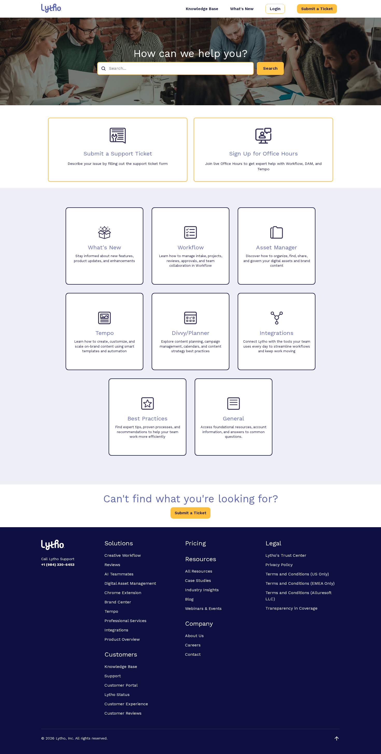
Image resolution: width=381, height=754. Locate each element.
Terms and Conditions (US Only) (297, 574)
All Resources (198, 571)
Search (270, 68)
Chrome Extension (122, 592)
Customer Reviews (123, 713)
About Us (194, 635)
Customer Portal (121, 685)
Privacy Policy (279, 564)
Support (112, 675)
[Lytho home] (69, 546)
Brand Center (117, 602)
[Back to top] (337, 738)
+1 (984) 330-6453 (57, 564)
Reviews (112, 564)
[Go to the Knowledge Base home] (51, 8)
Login (275, 8)
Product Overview (122, 639)
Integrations (116, 630)
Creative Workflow (122, 555)
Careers (193, 645)
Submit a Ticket (317, 8)
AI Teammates (118, 574)
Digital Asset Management (130, 583)
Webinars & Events (203, 608)
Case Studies (198, 580)
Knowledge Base (202, 8)
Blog (189, 599)
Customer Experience (126, 703)
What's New (241, 8)
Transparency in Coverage (291, 608)
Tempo (111, 611)
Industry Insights (202, 589)
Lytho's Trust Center (285, 555)
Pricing (195, 543)
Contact (193, 654)
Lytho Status (117, 694)
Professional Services (125, 620)
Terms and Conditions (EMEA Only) (300, 583)
